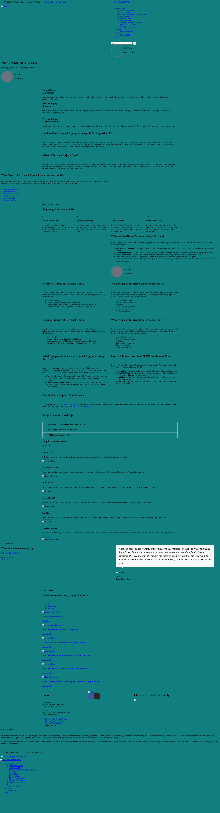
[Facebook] (91, 696)
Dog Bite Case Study (52, 616)
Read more (46, 459)
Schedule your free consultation (80, 406)
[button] (110, 424)
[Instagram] (97, 696)
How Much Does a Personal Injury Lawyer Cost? (67, 424)
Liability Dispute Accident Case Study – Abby (63, 642)
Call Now (127, 48)
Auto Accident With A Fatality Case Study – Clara (66, 655)
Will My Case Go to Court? (58, 435)
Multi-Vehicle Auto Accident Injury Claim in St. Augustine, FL (71, 681)
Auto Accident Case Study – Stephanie (60, 629)
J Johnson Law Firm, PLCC (65, 404)
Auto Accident (47, 634)
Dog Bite (45, 621)
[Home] (4, 6)
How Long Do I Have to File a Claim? (62, 430)
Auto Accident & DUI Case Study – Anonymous (65, 668)
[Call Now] (117, 51)
